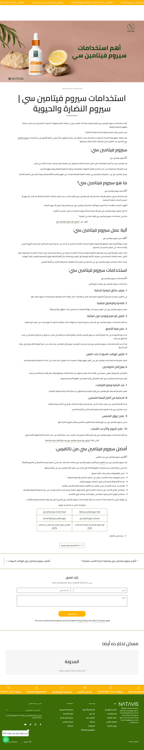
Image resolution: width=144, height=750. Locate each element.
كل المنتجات (112, 713)
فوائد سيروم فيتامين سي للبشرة (89, 511)
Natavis (131, 741)
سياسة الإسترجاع (66, 717)
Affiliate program (88, 730)
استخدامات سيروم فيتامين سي (90, 518)
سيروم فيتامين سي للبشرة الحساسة (54, 518)
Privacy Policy (82, 620)
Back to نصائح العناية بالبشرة (70, 545)
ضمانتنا (70, 726)
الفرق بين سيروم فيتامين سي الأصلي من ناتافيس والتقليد (54, 526)
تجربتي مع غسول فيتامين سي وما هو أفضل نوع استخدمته (67, 440)
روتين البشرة (112, 726)
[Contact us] (6, 739)
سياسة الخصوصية (66, 709)
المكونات (91, 726)
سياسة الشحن (68, 721)
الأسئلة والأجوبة (89, 709)
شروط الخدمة (68, 713)
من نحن (92, 713)
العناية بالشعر (111, 721)
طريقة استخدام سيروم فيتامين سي (54, 511)
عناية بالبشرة (112, 717)
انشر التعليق (72, 614)
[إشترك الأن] (7, 710)
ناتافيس (102, 462)
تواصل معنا (90, 717)
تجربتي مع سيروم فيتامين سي (67, 221)
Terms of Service (98, 620)
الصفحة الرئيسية (78, 89)
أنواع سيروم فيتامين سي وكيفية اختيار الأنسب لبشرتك (89, 526)
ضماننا (92, 721)
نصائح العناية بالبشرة (68, 89)
